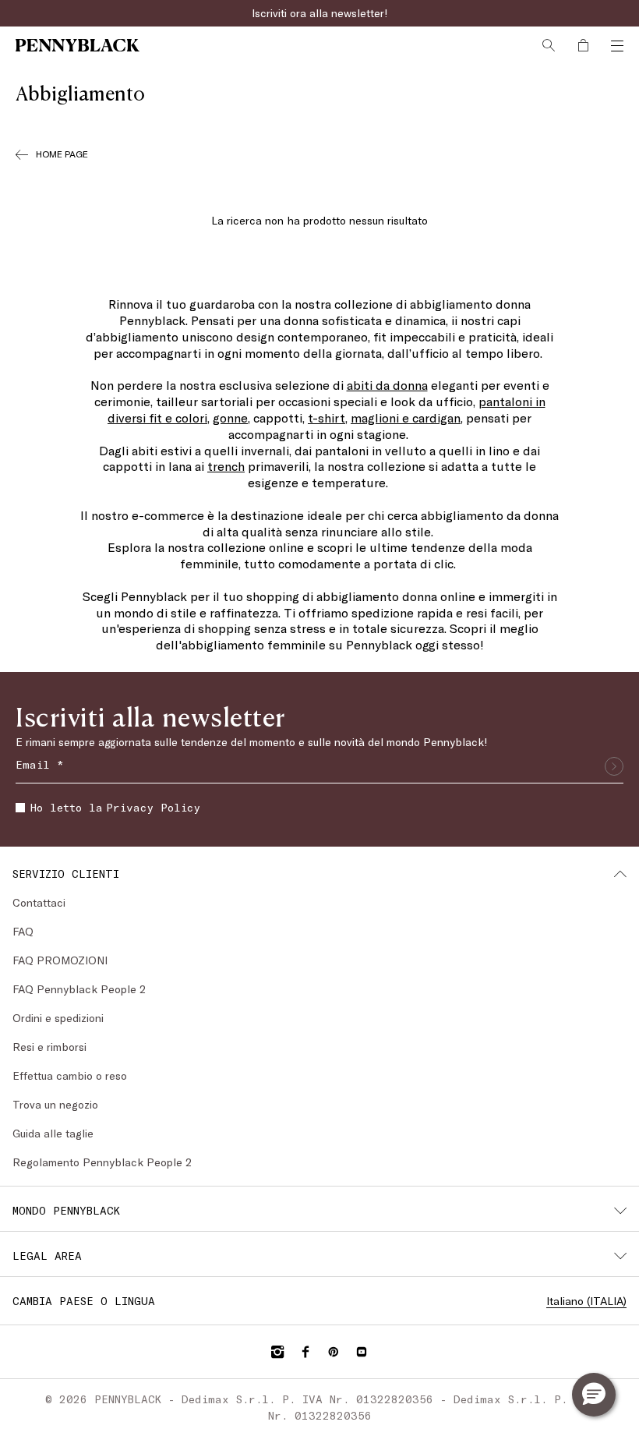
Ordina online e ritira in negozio (319, 12)
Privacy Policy (153, 807)
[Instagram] (277, 1352)
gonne (230, 417)
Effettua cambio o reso (69, 1075)
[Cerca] (549, 45)
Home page (62, 153)
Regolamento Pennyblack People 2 (102, 1162)
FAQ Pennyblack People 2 (79, 989)
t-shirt (326, 417)
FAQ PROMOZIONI (60, 960)
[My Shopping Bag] (583, 45)
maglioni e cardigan (406, 417)
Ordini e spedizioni (58, 1017)
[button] (594, 1395)
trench (226, 465)
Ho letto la (115, 807)
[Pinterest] (333, 1352)
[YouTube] (361, 1352)
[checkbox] (20, 807)
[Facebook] (305, 1352)
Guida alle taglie (53, 1133)
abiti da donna (387, 384)
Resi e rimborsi (49, 1046)
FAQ (23, 931)
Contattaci (38, 902)
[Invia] (614, 766)
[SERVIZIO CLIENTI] (620, 874)
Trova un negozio (55, 1104)
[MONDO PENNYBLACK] (620, 1210)
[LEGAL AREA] (620, 1256)
